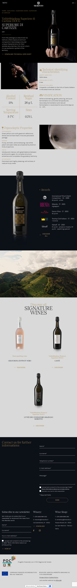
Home (4, 11)
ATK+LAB (58, 580)
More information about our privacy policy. (55, 489)
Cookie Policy (53, 577)
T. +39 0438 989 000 (40, 516)
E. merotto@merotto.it (40, 520)
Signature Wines (22, 11)
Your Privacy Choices (42, 586)
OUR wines (11, 11)
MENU (4, 3)
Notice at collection (30, 586)
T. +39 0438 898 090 (62, 516)
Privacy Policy (44, 577)
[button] (20, 342)
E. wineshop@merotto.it (63, 520)
